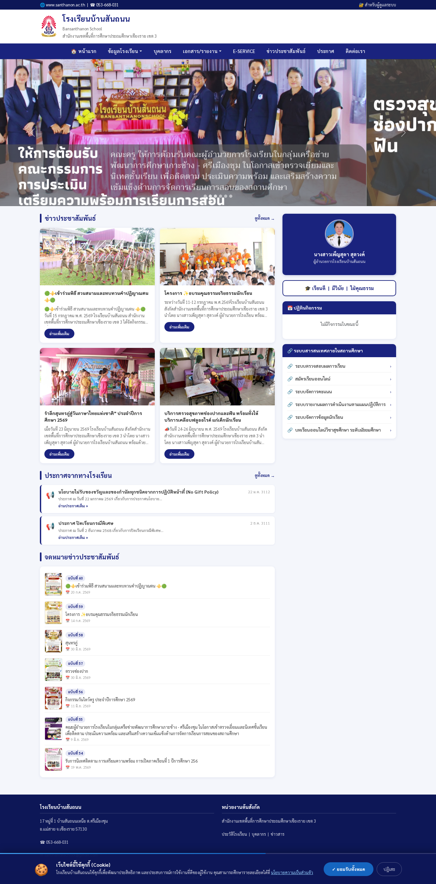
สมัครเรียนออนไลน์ (312, 378)
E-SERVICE (244, 51)
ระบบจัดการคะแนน (313, 391)
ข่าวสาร (277, 834)
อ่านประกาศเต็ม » (73, 505)
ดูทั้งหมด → (265, 218)
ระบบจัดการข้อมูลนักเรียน (319, 417)
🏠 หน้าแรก (83, 51)
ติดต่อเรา (355, 51)
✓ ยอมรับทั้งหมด (348, 869)
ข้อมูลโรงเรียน (123, 51)
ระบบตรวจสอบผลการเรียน (320, 366)
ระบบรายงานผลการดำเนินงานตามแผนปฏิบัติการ (340, 404)
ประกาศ (325, 51)
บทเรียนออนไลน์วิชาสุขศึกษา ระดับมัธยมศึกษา (338, 430)
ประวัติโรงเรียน (234, 834)
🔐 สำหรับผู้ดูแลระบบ (377, 4)
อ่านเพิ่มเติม (59, 333)
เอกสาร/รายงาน (200, 51)
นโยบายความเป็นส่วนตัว (292, 872)
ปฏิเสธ (389, 869)
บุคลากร (162, 51)
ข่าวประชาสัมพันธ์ (286, 51)
